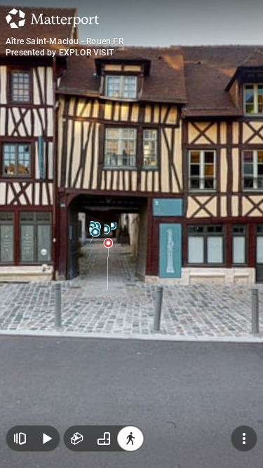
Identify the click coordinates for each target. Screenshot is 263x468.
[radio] (77, 438)
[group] (103, 438)
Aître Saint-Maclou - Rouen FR (64, 41)
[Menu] (244, 438)
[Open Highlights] (19, 438)
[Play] (46, 438)
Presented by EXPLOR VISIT (60, 53)
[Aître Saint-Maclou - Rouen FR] (131, 234)
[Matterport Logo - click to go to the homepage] (52, 18)
